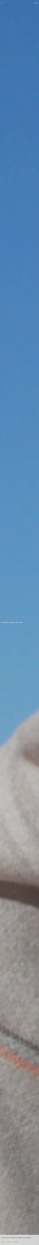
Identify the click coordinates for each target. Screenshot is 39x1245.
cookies (7, 1237)
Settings (15, 1241)
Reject (9, 1241)
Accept (3, 1241)
